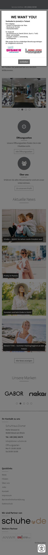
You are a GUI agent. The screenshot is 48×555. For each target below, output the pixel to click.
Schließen (24, 61)
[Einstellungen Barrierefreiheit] (41, 548)
